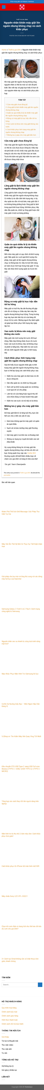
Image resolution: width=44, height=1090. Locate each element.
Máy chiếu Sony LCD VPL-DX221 (15, 896)
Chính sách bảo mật (9, 1012)
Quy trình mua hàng (9, 1008)
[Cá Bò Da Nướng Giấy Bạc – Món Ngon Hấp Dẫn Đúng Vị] (22, 690)
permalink (7, 475)
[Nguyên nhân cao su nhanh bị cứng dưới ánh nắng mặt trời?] (22, 627)
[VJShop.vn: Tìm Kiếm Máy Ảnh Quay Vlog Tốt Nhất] (22, 722)
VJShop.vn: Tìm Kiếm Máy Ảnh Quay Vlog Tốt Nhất (21, 736)
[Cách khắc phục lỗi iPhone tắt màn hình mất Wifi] (22, 852)
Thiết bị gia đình (22, 19)
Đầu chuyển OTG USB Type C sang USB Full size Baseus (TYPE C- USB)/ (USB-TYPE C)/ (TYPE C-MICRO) (21, 768)
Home (4, 50)
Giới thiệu (5, 1037)
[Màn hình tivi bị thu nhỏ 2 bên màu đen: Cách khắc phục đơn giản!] (22, 820)
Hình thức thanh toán (10, 1020)
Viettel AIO (31, 453)
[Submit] (40, 985)
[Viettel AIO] (22, 7)
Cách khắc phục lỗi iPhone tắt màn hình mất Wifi (20, 866)
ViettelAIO (31, 35)
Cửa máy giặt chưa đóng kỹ (16, 104)
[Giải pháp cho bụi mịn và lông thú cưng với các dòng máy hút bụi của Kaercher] (22, 562)
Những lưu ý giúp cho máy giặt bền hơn (21, 135)
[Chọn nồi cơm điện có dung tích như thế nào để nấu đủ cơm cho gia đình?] (22, 912)
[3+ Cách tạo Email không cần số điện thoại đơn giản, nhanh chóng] (22, 945)
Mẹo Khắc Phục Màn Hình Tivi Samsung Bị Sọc (20, 674)
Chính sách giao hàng (10, 1016)
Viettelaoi (28, 1087)
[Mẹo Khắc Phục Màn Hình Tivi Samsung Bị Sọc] (22, 660)
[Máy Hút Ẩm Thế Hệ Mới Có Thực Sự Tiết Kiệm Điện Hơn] (22, 530)
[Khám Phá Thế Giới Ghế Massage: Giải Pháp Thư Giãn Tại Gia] (22, 497)
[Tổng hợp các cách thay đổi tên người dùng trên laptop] (22, 787)
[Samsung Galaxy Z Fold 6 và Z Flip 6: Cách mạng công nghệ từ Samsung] (22, 595)
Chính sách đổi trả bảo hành (12, 1024)
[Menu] (4, 7)
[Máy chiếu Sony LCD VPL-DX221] (22, 882)
